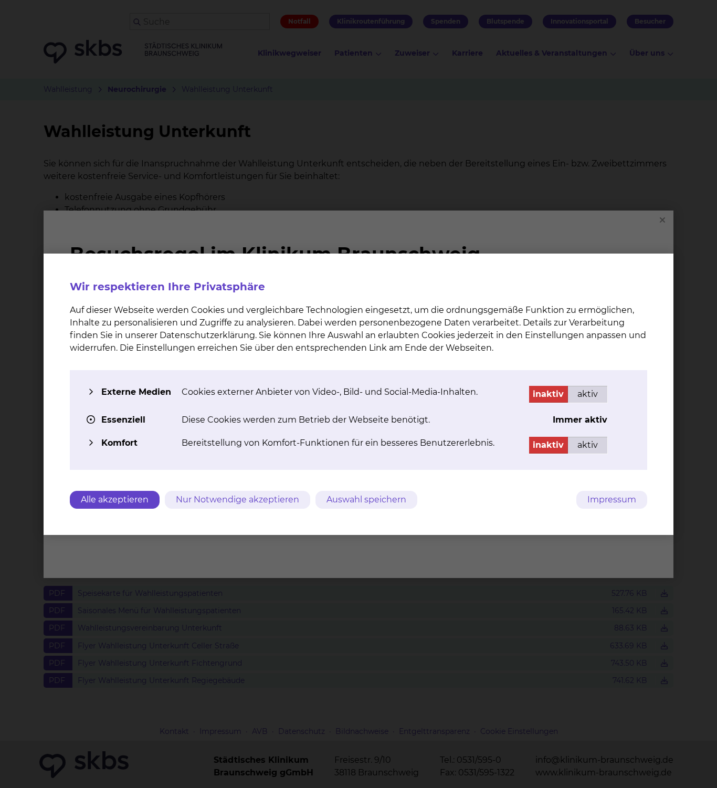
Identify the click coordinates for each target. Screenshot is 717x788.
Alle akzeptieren (115, 500)
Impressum (611, 500)
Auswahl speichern (366, 500)
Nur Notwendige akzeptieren (237, 500)
